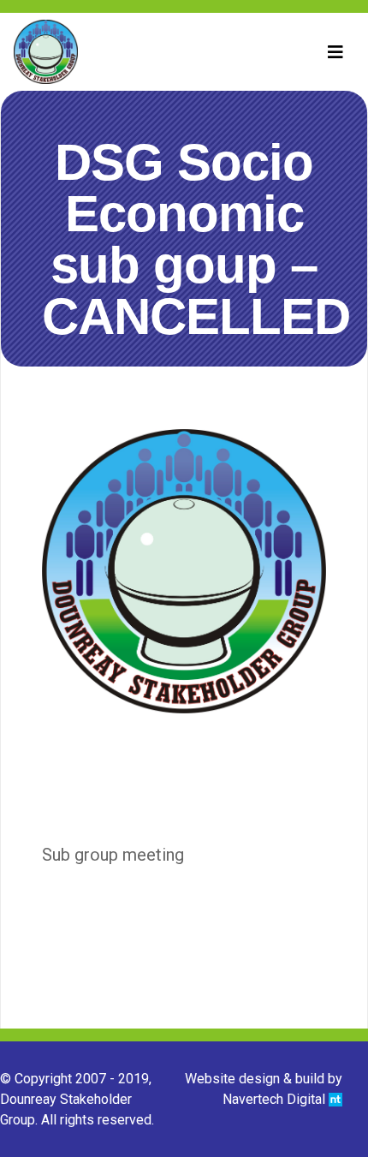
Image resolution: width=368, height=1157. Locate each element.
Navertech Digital (276, 1099)
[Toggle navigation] (335, 52)
